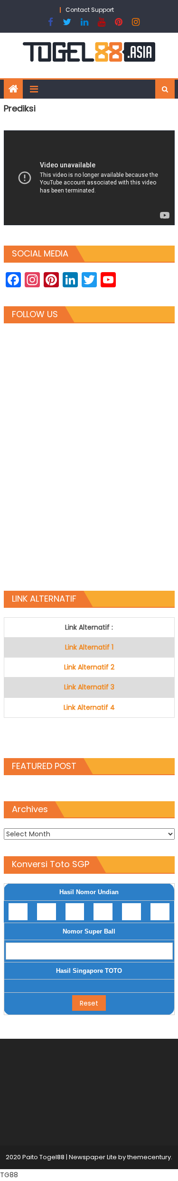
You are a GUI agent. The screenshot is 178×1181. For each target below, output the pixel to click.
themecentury (149, 1157)
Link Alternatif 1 (89, 647)
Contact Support (90, 10)
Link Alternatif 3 (89, 687)
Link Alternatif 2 (89, 667)
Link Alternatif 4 (89, 707)
